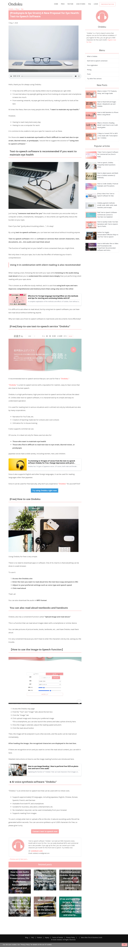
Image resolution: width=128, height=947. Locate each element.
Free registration (107, 4)
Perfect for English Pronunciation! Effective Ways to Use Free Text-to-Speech (107, 234)
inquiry (47, 937)
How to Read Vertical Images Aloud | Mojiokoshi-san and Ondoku (106, 104)
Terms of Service (57, 937)
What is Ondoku (92, 56)
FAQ (89, 4)
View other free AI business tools (91, 937)
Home (56, 4)
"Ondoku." (64, 378)
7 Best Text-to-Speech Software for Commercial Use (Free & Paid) (107, 154)
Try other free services (94, 79)
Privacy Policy (70, 937)
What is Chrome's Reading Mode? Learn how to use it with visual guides (107, 125)
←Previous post (13, 859)
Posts (89, 74)
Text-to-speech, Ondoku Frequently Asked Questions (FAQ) (106, 165)
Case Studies (80, 4)
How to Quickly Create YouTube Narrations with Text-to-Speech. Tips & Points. (107, 224)
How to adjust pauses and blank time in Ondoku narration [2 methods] (107, 175)
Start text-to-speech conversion (97, 61)
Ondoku (11, 9)
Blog (17, 9)
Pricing (89, 70)
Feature (70, 4)
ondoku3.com (37, 851)
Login (96, 4)
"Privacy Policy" (25, 944)
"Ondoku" (12, 385)
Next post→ (24, 859)
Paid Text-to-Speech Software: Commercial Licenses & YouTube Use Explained (107, 214)
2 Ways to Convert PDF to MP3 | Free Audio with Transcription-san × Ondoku (107, 135)
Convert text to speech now (45, 831)
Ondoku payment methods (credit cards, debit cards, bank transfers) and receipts (107, 205)
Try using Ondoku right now (44, 490)
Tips (22, 9)
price (62, 4)
